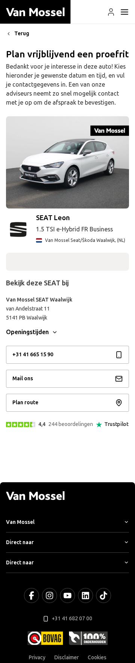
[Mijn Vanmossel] (111, 12)
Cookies (97, 657)
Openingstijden (27, 332)
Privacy (37, 657)
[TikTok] (103, 595)
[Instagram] (49, 595)
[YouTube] (67, 595)
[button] (111, 12)
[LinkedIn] (85, 595)
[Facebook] (31, 595)
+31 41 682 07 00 (72, 618)
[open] (124, 12)
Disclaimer (66, 657)
